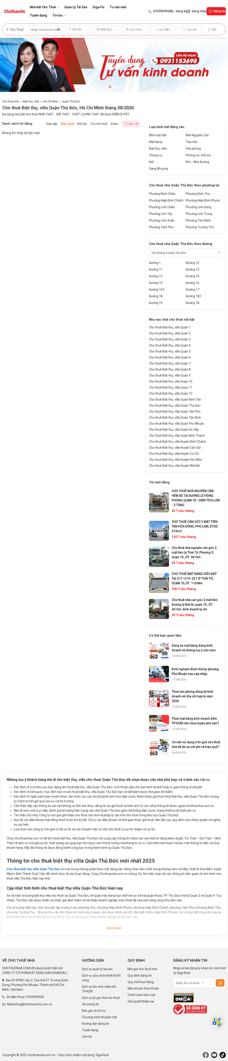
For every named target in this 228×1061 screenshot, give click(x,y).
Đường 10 (192, 263)
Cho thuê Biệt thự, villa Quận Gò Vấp (174, 429)
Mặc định (67, 124)
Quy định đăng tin (140, 975)
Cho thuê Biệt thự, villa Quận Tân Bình (175, 417)
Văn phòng (193, 148)
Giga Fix (98, 7)
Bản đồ (133, 124)
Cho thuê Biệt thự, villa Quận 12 (170, 393)
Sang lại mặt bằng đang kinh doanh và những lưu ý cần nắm (194, 648)
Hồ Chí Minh (50, 101)
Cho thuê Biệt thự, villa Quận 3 (170, 339)
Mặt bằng (155, 142)
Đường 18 (156, 296)
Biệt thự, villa (31, 101)
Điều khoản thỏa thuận (143, 988)
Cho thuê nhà (10, 101)
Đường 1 (155, 263)
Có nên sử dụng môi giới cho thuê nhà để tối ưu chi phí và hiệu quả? (196, 744)
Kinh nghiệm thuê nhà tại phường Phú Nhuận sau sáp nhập (195, 671)
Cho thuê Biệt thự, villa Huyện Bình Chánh (177, 441)
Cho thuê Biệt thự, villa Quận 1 (170, 327)
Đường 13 (156, 276)
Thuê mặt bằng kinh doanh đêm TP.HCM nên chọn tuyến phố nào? (195, 721)
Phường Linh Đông (198, 207)
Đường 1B (193, 303)
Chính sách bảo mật (141, 995)
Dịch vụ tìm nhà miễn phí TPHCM (99, 989)
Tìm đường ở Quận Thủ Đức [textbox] (168, 253)
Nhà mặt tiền (158, 135)
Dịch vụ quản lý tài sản (97, 969)
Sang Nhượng (158, 168)
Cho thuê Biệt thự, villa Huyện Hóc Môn (175, 459)
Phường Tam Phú (161, 227)
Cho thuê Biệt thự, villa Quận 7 (170, 363)
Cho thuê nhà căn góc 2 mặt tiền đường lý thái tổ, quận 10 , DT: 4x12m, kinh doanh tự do (195, 604)
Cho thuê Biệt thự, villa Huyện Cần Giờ (175, 447)
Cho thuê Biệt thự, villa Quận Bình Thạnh (177, 435)
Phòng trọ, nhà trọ (198, 155)
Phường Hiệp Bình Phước (203, 200)
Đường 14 (192, 276)
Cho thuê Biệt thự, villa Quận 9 (170, 375)
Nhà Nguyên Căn (197, 135)
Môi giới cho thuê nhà (142, 969)
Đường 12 (192, 269)
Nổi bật (82, 124)
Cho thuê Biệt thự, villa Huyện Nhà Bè (174, 465)
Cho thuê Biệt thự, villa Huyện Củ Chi (174, 453)
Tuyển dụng (38, 15)
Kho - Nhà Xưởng (197, 162)
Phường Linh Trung (199, 214)
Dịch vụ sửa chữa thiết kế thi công (101, 978)
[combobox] (185, 252)
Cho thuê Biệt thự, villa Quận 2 (170, 333)
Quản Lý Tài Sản (75, 7)
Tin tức (57, 15)
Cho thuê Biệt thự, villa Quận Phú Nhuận (176, 423)
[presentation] (7, 66)
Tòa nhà (191, 142)
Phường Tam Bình (198, 220)
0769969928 (35, 997)
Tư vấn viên (118, 7)
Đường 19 (156, 303)
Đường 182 (193, 296)
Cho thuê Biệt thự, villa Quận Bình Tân (175, 399)
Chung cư (155, 155)
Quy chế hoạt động (141, 982)
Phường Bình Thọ (198, 194)
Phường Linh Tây (160, 214)
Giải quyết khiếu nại (141, 1001)
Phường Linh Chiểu (162, 207)
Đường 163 (156, 289)
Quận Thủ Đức (71, 101)
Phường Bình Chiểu (162, 194)
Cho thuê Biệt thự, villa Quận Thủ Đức (175, 405)
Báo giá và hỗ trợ (93, 1010)
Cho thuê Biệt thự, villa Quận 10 (170, 381)
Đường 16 (192, 283)
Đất (151, 162)
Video (114, 124)
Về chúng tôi (90, 1004)
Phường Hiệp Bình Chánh (166, 200)
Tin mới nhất (99, 124)
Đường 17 (192, 289)
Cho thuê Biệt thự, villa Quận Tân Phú (174, 411)
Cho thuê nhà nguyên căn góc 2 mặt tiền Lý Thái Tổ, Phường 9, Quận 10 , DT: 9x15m (194, 552)
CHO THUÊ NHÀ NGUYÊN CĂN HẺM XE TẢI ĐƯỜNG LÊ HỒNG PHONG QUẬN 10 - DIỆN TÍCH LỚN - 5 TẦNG (196, 498)
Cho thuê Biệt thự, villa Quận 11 (170, 387)
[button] (106, 87)
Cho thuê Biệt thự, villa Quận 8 (170, 369)
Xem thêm (114, 928)
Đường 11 (156, 269)
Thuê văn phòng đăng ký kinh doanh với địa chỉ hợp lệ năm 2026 (192, 696)
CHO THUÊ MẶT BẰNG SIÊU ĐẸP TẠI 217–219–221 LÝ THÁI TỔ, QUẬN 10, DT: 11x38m (194, 578)
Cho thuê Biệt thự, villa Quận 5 (170, 351)
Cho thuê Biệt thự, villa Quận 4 (170, 345)
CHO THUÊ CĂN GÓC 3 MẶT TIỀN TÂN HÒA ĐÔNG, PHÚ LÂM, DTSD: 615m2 (195, 526)
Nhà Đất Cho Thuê (43, 7)
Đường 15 (156, 283)
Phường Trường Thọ (200, 227)
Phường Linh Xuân (162, 220)
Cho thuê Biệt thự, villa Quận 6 (170, 357)
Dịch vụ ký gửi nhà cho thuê (101, 998)
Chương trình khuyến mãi (99, 1017)
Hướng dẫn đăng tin (95, 1023)
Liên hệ (87, 1036)
